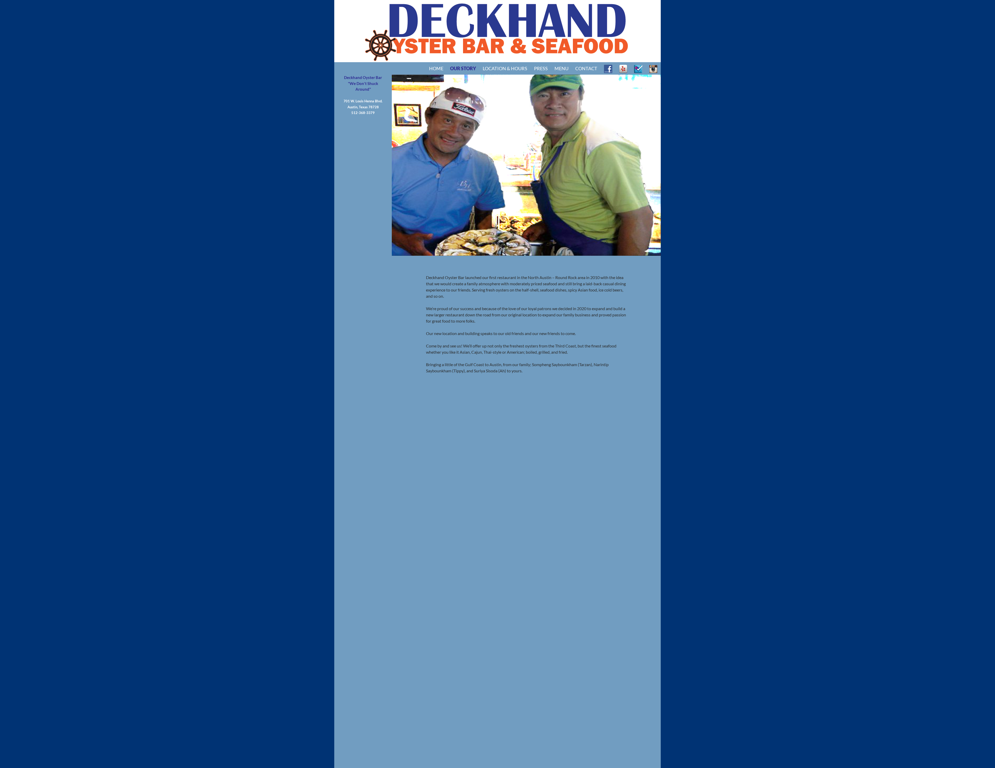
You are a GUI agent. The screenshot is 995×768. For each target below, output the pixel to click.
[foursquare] (638, 68)
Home (436, 68)
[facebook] (608, 68)
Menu (561, 68)
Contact (586, 68)
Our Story (463, 68)
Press (541, 68)
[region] (497, 165)
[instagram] (653, 68)
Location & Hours (505, 68)
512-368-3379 (363, 113)
